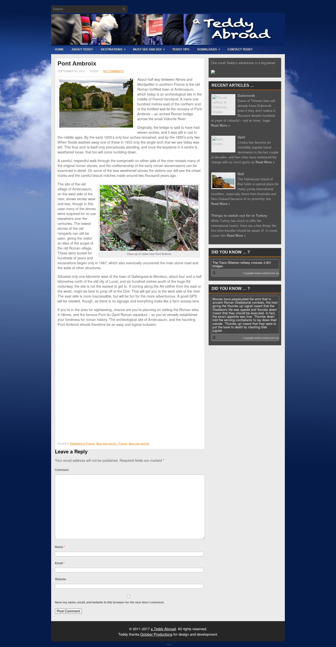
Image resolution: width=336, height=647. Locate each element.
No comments (113, 71)
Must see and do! (149, 49)
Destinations (113, 49)
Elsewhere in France (82, 443)
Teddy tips (180, 49)
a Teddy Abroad (163, 628)
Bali (241, 174)
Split (241, 137)
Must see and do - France (111, 443)
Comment (62, 469)
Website (60, 579)
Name (60, 547)
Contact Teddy (240, 49)
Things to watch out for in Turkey (239, 215)
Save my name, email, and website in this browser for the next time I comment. (109, 602)
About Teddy (82, 49)
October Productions (156, 634)
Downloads (208, 49)
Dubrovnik (246, 96)
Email (60, 563)
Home (59, 49)
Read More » (220, 125)
